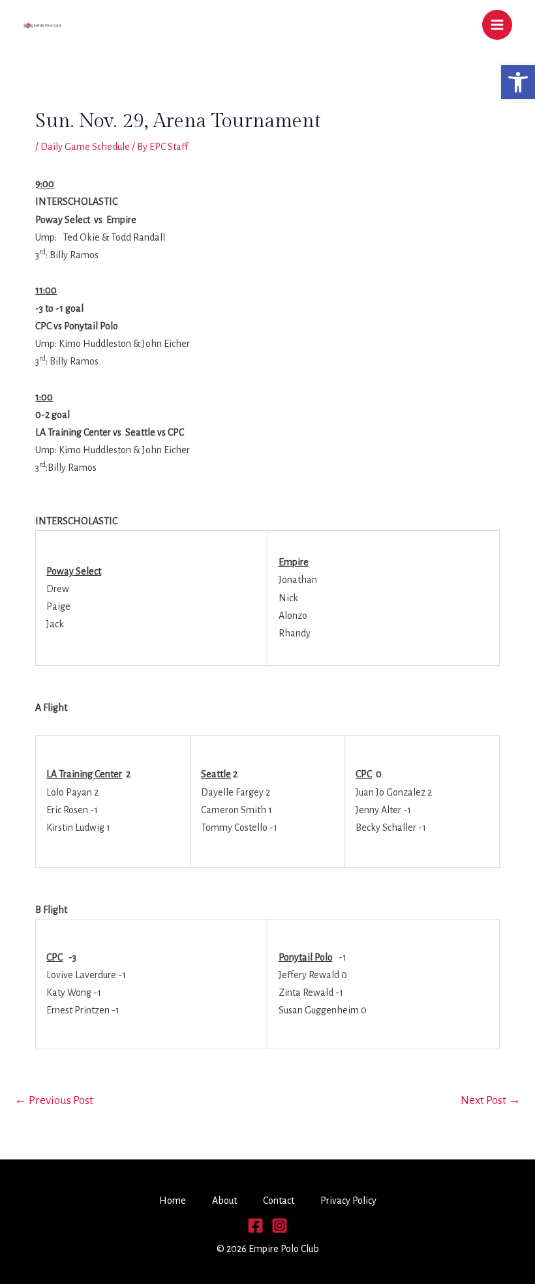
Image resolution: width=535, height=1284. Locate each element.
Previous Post (53, 1100)
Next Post (491, 1100)
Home (172, 1200)
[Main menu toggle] (497, 25)
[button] (518, 82)
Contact (278, 1200)
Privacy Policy (348, 1200)
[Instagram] (279, 1225)
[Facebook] (255, 1225)
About (224, 1200)
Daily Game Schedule (85, 147)
